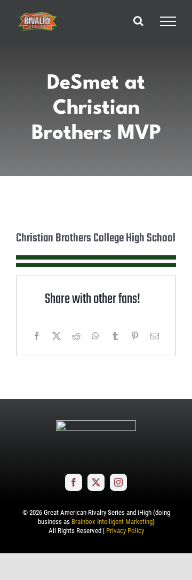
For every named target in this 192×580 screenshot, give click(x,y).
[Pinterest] (135, 336)
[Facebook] (36, 336)
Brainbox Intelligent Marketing (112, 522)
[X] (56, 336)
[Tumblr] (115, 336)
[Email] (154, 336)
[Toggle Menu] (168, 21)
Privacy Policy (125, 531)
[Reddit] (76, 336)
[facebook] (73, 482)
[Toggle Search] (138, 20)
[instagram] (118, 482)
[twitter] (96, 482)
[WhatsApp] (95, 336)
